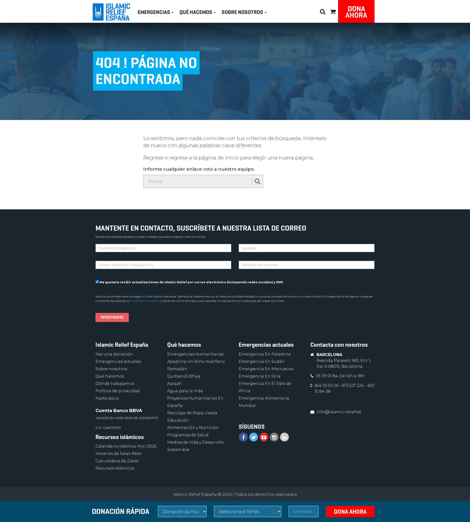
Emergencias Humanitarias (195, 354)
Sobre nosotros (111, 369)
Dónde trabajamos (114, 383)
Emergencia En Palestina (265, 354)
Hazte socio (107, 398)
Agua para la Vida (185, 391)
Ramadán (177, 369)
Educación (178, 420)
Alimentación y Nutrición (193, 427)
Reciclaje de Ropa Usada (192, 413)
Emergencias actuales (118, 361)
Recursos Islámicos (114, 468)
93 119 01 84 (327, 376)
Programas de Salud (188, 435)
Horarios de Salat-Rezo (118, 453)
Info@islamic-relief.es (144, 301)
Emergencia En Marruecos (266, 369)
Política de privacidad (117, 391)
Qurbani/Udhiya (183, 376)
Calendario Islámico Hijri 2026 (125, 446)
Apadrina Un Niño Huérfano (196, 361)
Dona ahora (356, 12)
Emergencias (154, 12)
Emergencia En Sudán (262, 361)
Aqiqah (174, 383)
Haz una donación (114, 354)
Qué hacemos (109, 376)
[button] (333, 11)
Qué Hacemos (196, 12)
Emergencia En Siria (260, 376)
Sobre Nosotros (243, 12)
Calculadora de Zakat (117, 461)
